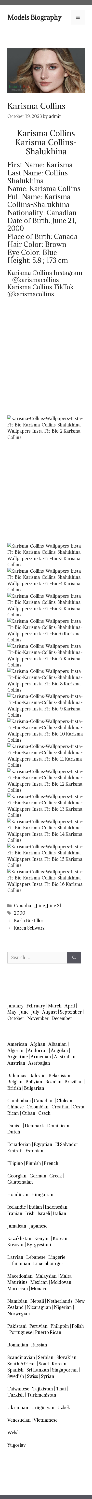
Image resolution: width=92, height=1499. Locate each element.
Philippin (60, 1326)
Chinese (15, 1107)
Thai (61, 1389)
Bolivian (34, 1082)
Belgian (15, 1082)
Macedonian (20, 1276)
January (15, 1006)
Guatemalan (20, 1182)
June (40, 905)
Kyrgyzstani (39, 1244)
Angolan (59, 1050)
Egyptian (43, 1144)
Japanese (38, 1226)
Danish (14, 1126)
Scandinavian (21, 1357)
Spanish (15, 1370)
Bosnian (53, 1082)
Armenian (41, 1057)
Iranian (14, 1213)
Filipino (15, 1163)
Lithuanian (18, 1263)
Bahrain (37, 1075)
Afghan (37, 1044)
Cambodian (19, 1100)
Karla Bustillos (28, 920)
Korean (60, 1238)
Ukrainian (17, 1407)
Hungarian (42, 1194)
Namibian (17, 1301)
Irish (30, 1213)
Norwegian (18, 1313)
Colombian (37, 1107)
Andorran (38, 1050)
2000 (19, 913)
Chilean (64, 1100)
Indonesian (56, 1207)
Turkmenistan (41, 1395)
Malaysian (46, 1276)
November (38, 1018)
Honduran (17, 1194)
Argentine (17, 1057)
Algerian (16, 1050)
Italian (59, 1213)
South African (21, 1364)
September (71, 1012)
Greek (55, 1176)
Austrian (16, 1063)
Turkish (15, 1395)
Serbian (45, 1357)
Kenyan (42, 1238)
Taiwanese (18, 1389)
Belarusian (59, 1075)
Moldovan (61, 1282)
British (14, 1088)
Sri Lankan (37, 1370)
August (49, 1012)
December (62, 1018)
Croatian (61, 1107)
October (15, 1018)
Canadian (24, 905)
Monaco (39, 1288)
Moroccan (17, 1288)
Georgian (16, 1176)
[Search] (74, 957)
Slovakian (66, 1357)
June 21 (54, 905)
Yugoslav (16, 1445)
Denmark (34, 1126)
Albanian (57, 1044)
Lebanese (35, 1257)
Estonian (34, 1151)
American (17, 1044)
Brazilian (74, 1082)
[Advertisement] (46, 361)
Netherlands (59, 1301)
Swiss (32, 1376)
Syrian (47, 1376)
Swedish (15, 1376)
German (37, 1176)
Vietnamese (45, 1420)
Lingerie (56, 1257)
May (11, 1012)
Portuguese (20, 1332)
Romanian (17, 1345)
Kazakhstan (19, 1238)
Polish (78, 1326)
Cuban (28, 1113)
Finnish (33, 1163)
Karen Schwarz (29, 928)
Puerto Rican (48, 1332)
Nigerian (63, 1307)
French (51, 1163)
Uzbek (63, 1407)
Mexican (39, 1282)
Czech (44, 1113)
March (55, 1006)
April (70, 1006)
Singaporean (65, 1370)
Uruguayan (42, 1407)
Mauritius (17, 1282)
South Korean (52, 1364)
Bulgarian (34, 1088)
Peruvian (38, 1326)
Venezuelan (19, 1420)
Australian (65, 1057)
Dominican (58, 1126)
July (35, 1012)
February (35, 1006)
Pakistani (16, 1326)
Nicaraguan (39, 1307)
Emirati (15, 1151)
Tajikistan (42, 1389)
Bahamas (16, 1075)
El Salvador (66, 1144)
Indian (35, 1207)
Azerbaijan (39, 1063)
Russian (39, 1345)
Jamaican (16, 1226)
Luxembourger (48, 1263)
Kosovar (15, 1244)
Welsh (13, 1432)
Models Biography (34, 17)
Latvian (15, 1257)
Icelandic (16, 1207)
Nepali (37, 1301)
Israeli (44, 1213)
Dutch (13, 1132)
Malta (66, 1276)
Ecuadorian (19, 1144)
